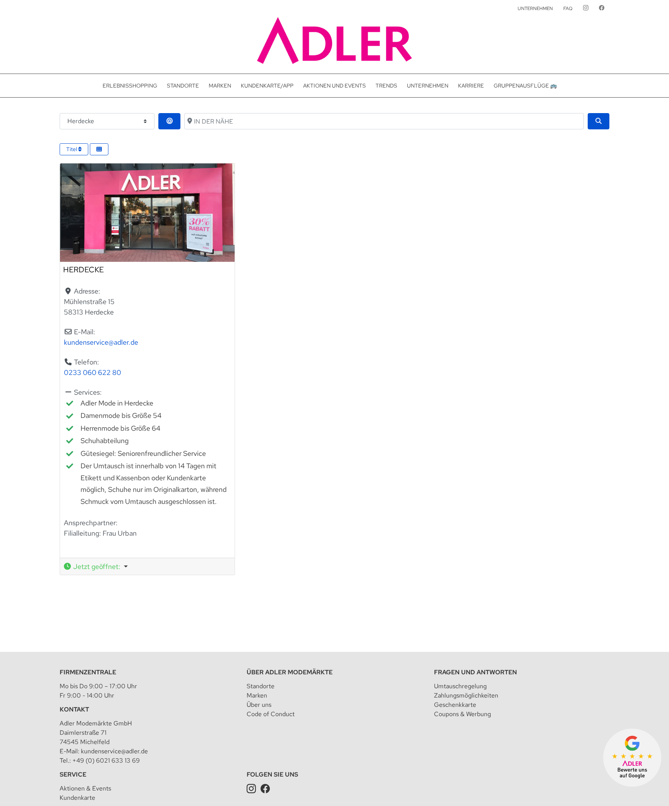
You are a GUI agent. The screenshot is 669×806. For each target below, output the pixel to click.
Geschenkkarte (455, 705)
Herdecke (83, 270)
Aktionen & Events (85, 788)
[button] (147, 566)
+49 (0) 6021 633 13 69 (106, 760)
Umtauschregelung (460, 686)
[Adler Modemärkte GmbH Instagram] (251, 788)
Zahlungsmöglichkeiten (466, 695)
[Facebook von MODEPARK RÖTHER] (601, 8)
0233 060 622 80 (92, 372)
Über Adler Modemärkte (290, 672)
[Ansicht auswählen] (99, 149)
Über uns (259, 705)
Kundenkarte (77, 798)
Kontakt (74, 709)
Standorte (260, 686)
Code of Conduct (271, 714)
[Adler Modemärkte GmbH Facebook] (265, 788)
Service (73, 774)
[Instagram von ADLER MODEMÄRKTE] (586, 8)
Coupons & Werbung (462, 714)
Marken (257, 695)
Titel (72, 149)
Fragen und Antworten (475, 672)
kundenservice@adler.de (101, 342)
